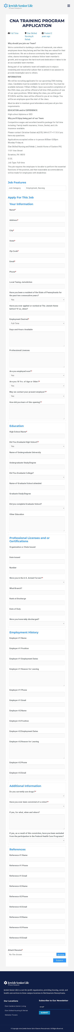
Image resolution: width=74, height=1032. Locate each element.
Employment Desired (19, 319)
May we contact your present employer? (28, 392)
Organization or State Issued (22, 547)
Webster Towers (11, 1015)
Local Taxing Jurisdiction (20, 282)
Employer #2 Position (19, 721)
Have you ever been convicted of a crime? (28, 802)
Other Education (16, 514)
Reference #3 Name (18, 917)
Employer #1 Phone (18, 690)
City (11, 230)
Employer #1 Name (17, 638)
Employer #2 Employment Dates (23, 731)
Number (13, 568)
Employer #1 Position (19, 648)
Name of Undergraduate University (25, 452)
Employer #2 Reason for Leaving (24, 741)
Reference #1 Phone (18, 865)
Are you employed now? (20, 371)
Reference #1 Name (18, 855)
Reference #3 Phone (18, 927)
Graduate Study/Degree (20, 494)
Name (12, 210)
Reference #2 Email (18, 907)
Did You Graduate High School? (24, 442)
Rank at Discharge (17, 598)
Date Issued (14, 557)
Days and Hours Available (21, 329)
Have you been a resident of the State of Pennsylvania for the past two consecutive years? (35, 294)
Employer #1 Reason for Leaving (24, 669)
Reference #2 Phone (18, 896)
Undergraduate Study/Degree (22, 463)
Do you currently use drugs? (22, 792)
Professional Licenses (19, 350)
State (12, 241)
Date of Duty (15, 609)
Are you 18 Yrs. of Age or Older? (24, 381)
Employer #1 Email (17, 700)
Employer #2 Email (17, 773)
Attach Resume (15, 950)
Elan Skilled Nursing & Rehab (16, 1010)
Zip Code (13, 251)
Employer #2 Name (17, 710)
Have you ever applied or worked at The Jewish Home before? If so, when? (33, 307)
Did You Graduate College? (21, 473)
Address (13, 220)
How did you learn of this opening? (25, 402)
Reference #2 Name (18, 886)
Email (12, 261)
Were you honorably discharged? (24, 619)
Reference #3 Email (18, 938)
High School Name (18, 432)
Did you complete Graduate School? (25, 504)
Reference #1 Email (18, 876)
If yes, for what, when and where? (24, 812)
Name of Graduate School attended (25, 483)
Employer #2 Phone (18, 762)
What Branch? (15, 588)
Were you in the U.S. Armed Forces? (26, 578)
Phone (12, 272)
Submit (59, 960)
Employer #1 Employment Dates (23, 659)
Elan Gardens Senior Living (15, 1006)
